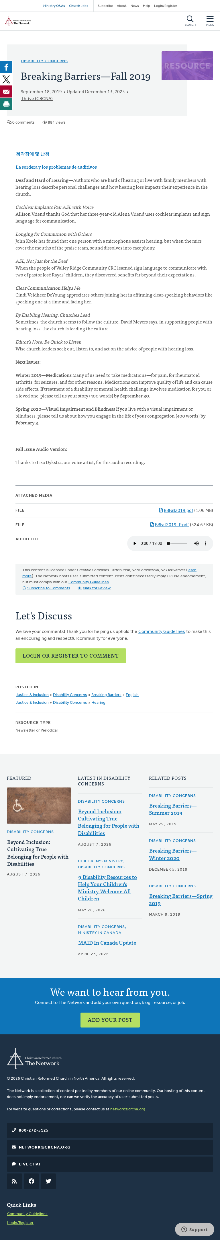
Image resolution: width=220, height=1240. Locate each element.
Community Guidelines (88, 582)
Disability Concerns (44, 61)
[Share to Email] (6, 91)
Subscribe (105, 6)
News (135, 6)
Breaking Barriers (106, 695)
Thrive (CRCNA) (37, 99)
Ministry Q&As (54, 6)
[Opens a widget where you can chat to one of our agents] (194, 1230)
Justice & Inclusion (32, 695)
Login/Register (165, 6)
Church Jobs (78, 6)
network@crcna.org (127, 1109)
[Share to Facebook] (6, 67)
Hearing (98, 703)
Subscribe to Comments (48, 588)
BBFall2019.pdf (178, 510)
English (132, 695)
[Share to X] (6, 79)
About (122, 6)
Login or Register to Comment (71, 655)
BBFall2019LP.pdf (172, 525)
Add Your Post (110, 1019)
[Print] (6, 104)
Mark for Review (97, 588)
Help (146, 6)
